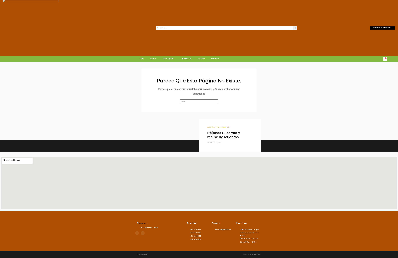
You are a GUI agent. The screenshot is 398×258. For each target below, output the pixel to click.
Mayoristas (186, 59)
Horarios (201, 59)
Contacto (215, 59)
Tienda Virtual (168, 59)
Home (142, 59)
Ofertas (153, 59)
